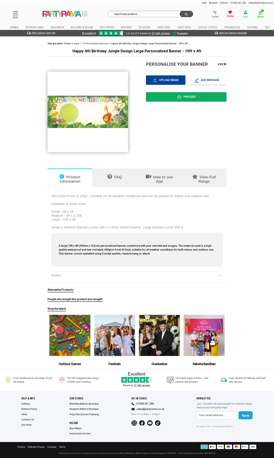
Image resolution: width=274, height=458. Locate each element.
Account (213, 2)
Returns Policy (29, 408)
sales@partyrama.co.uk (260, 2)
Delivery (224, 2)
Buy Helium (75, 428)
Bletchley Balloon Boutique (84, 403)
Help (204, 2)
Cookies (51, 447)
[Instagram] (134, 423)
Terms (62, 447)
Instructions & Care (80, 433)
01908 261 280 (238, 2)
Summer (14, 27)
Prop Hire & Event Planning (84, 414)
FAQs (24, 414)
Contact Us (27, 419)
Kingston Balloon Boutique (84, 408)
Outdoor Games (35, 27)
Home (67, 43)
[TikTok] (157, 423)
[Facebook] (142, 423)
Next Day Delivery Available (233, 33)
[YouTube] (150, 423)
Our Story (26, 424)
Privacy (21, 447)
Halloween (57, 27)
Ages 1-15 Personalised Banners (91, 43)
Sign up (245, 415)
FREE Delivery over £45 (43, 33)
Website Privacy (36, 447)
